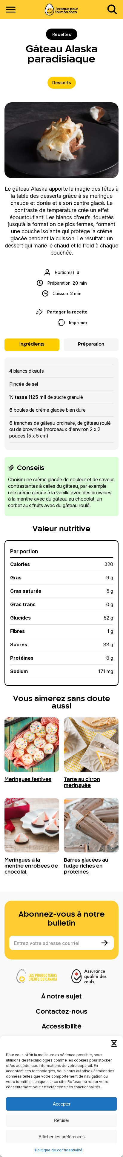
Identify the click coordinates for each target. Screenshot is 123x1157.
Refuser (61, 1120)
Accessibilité (62, 1027)
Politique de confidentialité (58, 1150)
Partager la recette (67, 311)
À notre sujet (61, 997)
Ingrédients (31, 344)
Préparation (91, 344)
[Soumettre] (105, 943)
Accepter (61, 1103)
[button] (114, 1043)
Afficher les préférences (62, 1136)
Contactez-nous (61, 1012)
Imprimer (78, 322)
